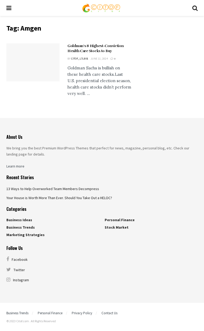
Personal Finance (120, 219)
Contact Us (109, 313)
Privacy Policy (82, 313)
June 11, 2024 (99, 58)
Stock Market (117, 227)
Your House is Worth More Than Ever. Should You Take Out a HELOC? (59, 197)
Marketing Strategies (25, 234)
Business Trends (20, 227)
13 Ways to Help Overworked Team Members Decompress (52, 188)
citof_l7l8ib (79, 58)
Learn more (15, 166)
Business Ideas (19, 219)
